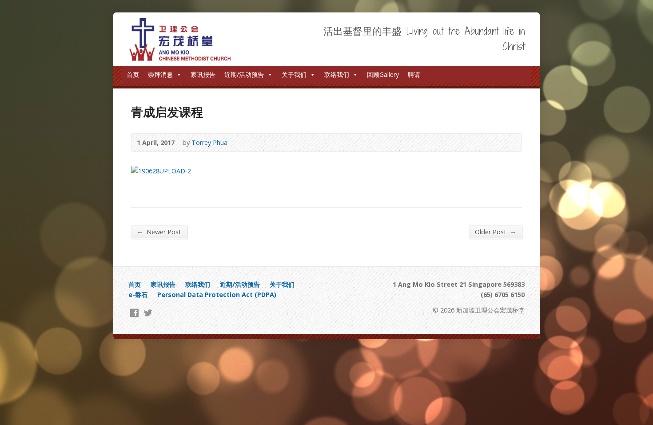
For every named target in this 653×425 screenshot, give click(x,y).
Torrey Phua (209, 142)
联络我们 (336, 74)
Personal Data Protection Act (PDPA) (216, 294)
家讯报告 (203, 74)
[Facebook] (134, 313)
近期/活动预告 (244, 74)
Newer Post (159, 231)
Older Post (495, 231)
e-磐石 (137, 294)
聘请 (414, 74)
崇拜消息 (160, 74)
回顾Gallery (383, 74)
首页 (133, 74)
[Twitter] (148, 313)
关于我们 (294, 74)
